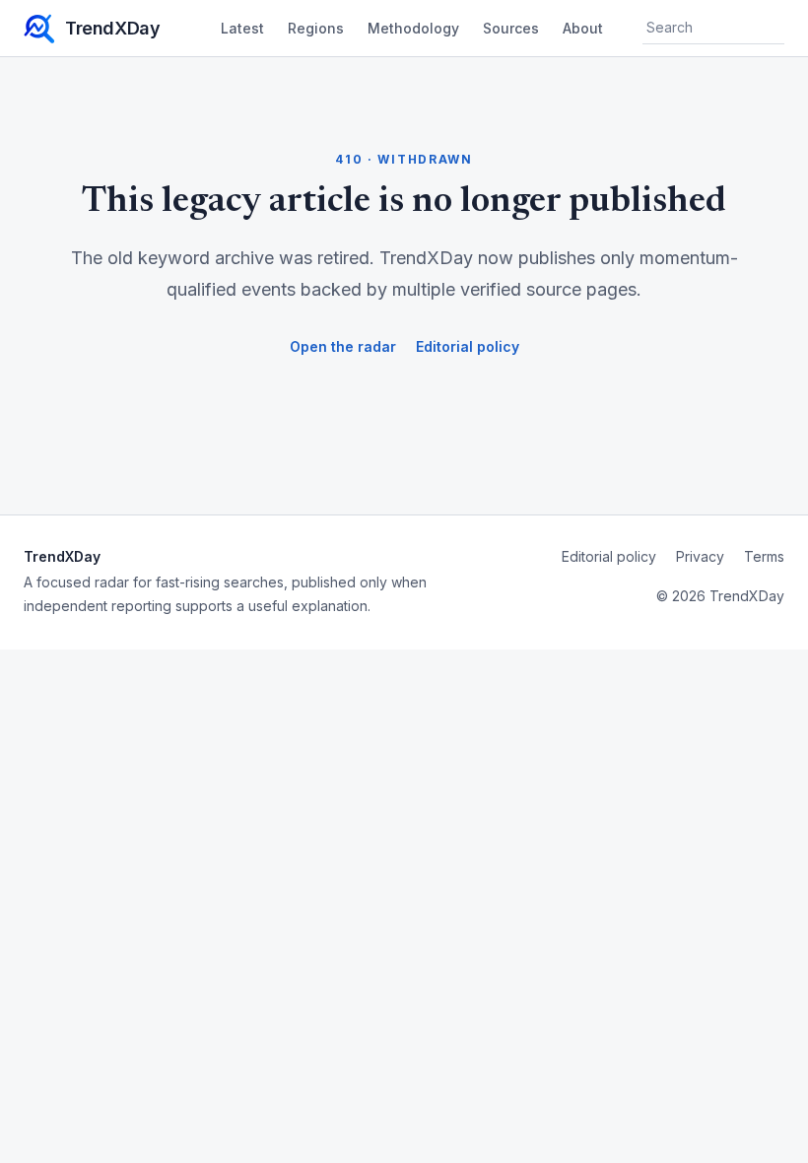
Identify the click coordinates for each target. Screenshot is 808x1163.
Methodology (413, 28)
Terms (764, 556)
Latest (242, 28)
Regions (316, 28)
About (583, 28)
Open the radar (343, 346)
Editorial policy (467, 346)
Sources (511, 28)
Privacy (700, 556)
